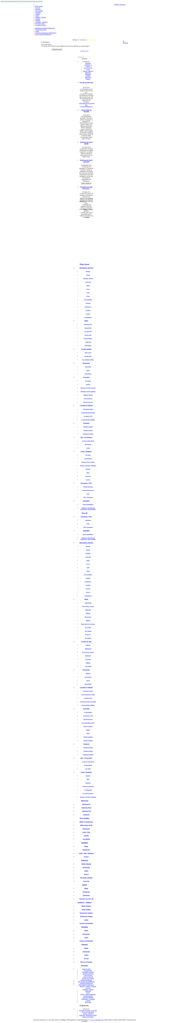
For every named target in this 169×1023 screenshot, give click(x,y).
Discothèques (88, 444)
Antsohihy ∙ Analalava (41, 22)
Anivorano (86, 814)
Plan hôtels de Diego (88, 972)
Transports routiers (88, 426)
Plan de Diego (88, 970)
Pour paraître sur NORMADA (86, 981)
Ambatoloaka (88, 603)
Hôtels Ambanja (86, 864)
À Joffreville (88, 342)
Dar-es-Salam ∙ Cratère (88, 606)
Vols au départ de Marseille (86, 110)
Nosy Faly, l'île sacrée (88, 68)
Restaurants (86, 363)
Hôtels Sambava (86, 906)
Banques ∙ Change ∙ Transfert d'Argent (88, 987)
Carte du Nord (88, 975)
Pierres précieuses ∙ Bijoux (88, 462)
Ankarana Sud (86, 811)
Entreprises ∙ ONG (86, 483)
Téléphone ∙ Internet (88, 278)
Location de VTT (88, 416)
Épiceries (88, 775)
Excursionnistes (88, 712)
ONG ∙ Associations (88, 497)
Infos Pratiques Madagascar (86, 985)
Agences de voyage (88, 402)
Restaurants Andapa (86, 916)
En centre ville (88, 331)
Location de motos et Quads (88, 412)
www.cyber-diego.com (97, 1020)
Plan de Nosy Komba (88, 978)
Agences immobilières (88, 504)
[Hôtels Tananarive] (120, 4)
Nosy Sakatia (88, 631)
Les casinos (88, 768)
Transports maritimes (88, 434)
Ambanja (37, 14)
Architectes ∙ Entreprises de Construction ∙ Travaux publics (88, 508)
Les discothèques (88, 765)
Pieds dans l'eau (88, 324)
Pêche (88, 733)
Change (88, 275)
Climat (88, 296)
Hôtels (86, 321)
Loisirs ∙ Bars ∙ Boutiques (86, 853)
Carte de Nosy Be (88, 977)
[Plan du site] (84, 55)
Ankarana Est (86, 804)
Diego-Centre (88, 352)
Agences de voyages (88, 715)
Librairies (88, 476)
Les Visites (88, 455)
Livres (88, 289)
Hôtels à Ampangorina (86, 822)
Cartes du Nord (86, 969)
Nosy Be (37, 8)
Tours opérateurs (88, 398)
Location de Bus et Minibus (88, 419)
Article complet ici (86, 183)
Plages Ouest (88, 617)
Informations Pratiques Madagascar (45, 28)
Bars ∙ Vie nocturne (86, 437)
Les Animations (88, 458)
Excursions (86, 377)
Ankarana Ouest (86, 807)
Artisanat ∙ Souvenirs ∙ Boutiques (88, 465)
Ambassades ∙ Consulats (88, 999)
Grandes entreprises (88, 486)
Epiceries (88, 469)
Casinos (88, 448)
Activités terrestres (88, 719)
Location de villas (86, 641)
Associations (86, 839)
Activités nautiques (88, 737)
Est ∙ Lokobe (88, 627)
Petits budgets (88, 345)
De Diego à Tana (40, 23)
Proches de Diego (88, 338)
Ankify (37, 15)
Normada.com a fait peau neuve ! (86, 187)
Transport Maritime (88, 997)
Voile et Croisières (88, 726)
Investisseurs (88, 306)
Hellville (88, 613)
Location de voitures (88, 409)
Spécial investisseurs (41, 29)
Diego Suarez (39, 6)
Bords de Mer (88, 328)
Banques (88, 271)
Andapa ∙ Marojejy (88, 71)
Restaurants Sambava (86, 913)
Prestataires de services (88, 490)
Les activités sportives (88, 793)
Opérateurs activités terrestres (88, 388)
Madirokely (88, 610)
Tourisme (88, 303)
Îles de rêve (88, 634)
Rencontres (88, 1002)
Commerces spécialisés (88, 786)
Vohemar (37, 20)
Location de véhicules (86, 405)
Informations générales (86, 268)
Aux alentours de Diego (88, 359)
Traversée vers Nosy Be (86, 899)
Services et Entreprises (86, 923)
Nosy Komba (39, 11)
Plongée (88, 730)
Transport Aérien (88, 996)
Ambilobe (38, 12)
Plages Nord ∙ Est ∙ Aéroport (88, 624)
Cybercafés (88, 282)
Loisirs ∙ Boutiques (86, 451)
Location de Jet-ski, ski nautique (88, 701)
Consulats (88, 310)
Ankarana (38, 9)
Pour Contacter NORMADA (43, 34)
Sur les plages (88, 677)
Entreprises (88, 520)
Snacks (88, 370)
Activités (88, 384)
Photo (88, 472)
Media (88, 285)
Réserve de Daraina (88, 78)
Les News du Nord (40, 25)
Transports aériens (88, 430)
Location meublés (86, 349)
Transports (86, 423)
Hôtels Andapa (86, 909)
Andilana (88, 620)
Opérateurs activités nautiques (88, 391)
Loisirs (86, 871)
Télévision (88, 991)
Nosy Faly (86, 881)
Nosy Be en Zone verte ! (86, 83)
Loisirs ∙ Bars (86, 832)
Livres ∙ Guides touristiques (88, 994)
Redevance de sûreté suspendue (86, 160)
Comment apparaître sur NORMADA (45, 33)
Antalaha (37, 19)
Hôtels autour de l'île (86, 825)
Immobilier (86, 501)
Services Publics (88, 299)
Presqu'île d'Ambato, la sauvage (88, 64)
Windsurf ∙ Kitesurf (88, 395)
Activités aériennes (88, 740)
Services (88, 479)
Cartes (37, 31)
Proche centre (88, 335)
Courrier (88, 313)
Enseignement (88, 317)
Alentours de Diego (88, 973)
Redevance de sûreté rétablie (86, 142)
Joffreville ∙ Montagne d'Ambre (88, 74)
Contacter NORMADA (86, 983)
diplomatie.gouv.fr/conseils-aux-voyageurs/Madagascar (87, 105)
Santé (88, 292)
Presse (88, 992)
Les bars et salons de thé (88, 441)
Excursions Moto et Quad (88, 723)
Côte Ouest (88, 659)
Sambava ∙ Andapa (40, 17)
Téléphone (88, 553)
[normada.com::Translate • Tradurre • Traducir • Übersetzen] (85, 50)
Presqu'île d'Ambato (86, 877)
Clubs (88, 494)
